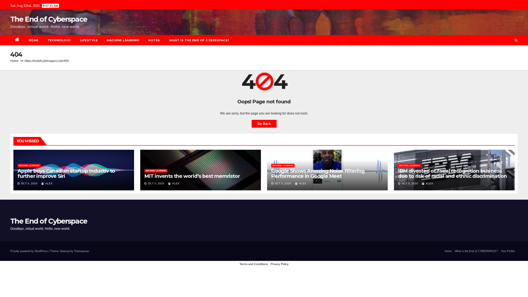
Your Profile (508, 251)
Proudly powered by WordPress (29, 251)
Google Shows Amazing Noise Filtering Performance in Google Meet (318, 173)
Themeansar (81, 251)
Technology (59, 40)
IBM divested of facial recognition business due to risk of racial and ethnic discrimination (452, 173)
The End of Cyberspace (48, 19)
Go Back (264, 123)
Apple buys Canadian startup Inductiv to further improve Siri (66, 173)
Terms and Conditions (253, 264)
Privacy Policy (280, 264)
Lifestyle (89, 40)
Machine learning (123, 40)
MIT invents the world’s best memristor (192, 176)
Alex (49, 183)
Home (34, 40)
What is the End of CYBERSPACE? (199, 40)
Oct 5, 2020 (29, 183)
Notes (154, 40)
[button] (516, 40)
